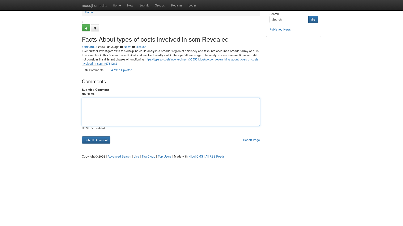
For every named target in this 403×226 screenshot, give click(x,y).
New (130, 5)
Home (117, 5)
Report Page (251, 140)
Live (136, 156)
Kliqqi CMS (195, 156)
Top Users (164, 156)
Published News (280, 29)
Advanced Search (119, 156)
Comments (95, 70)
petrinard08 (89, 47)
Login (192, 5)
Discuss (141, 47)
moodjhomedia (94, 5)
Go (313, 19)
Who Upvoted (122, 70)
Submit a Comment (95, 89)
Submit (144, 5)
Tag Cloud (148, 156)
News (127, 47)
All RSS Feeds (215, 156)
